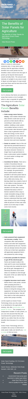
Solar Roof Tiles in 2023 (19, 380)
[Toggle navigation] (25, 4)
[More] (23, 61)
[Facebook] (5, 61)
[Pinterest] (17, 61)
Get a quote (7, 90)
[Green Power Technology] (7, 6)
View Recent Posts (8, 42)
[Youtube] (20, 61)
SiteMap (14, 396)
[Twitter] (8, 61)
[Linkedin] (14, 61)
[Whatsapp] (11, 61)
